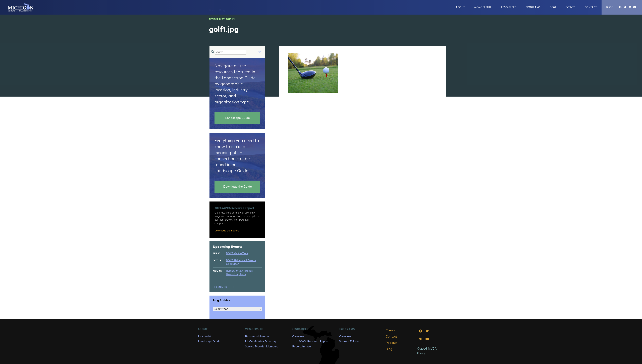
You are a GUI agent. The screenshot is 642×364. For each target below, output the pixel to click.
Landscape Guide (209, 341)
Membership (483, 7)
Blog (609, 7)
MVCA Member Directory (260, 341)
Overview (298, 336)
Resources (508, 7)
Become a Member (257, 336)
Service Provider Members (261, 346)
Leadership (205, 336)
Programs (533, 7)
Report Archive (301, 346)
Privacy (421, 353)
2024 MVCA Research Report (310, 341)
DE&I (553, 7)
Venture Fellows (349, 341)
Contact (591, 7)
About (460, 7)
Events (570, 7)
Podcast (391, 343)
